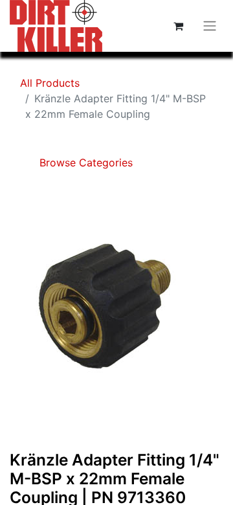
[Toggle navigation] (209, 26)
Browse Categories (84, 162)
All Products (50, 82)
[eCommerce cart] (178, 26)
